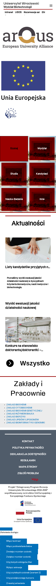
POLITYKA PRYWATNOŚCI (28, 448)
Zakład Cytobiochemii (19, 408)
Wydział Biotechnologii (18, 7)
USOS (18, 12)
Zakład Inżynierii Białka (20, 414)
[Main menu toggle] (51, 5)
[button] (14, 148)
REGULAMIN (28, 461)
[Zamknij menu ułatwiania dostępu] (6, 537)
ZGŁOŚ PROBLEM (28, 473)
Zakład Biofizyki (15, 417)
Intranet (9, 12)
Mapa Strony (28, 467)
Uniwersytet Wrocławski (21, 3)
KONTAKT (28, 441)
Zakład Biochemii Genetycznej (24, 411)
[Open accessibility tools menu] (6, 529)
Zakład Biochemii (16, 405)
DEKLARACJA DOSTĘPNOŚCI (28, 454)
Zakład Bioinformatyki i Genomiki (25, 423)
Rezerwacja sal (32, 12)
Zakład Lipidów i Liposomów (22, 420)
